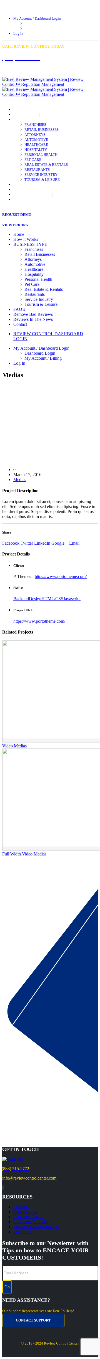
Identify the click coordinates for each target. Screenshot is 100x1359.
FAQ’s (18, 185)
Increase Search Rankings (36, 1226)
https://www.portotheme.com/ (61, 576)
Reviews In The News (32, 195)
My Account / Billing (40, 29)
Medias (19, 479)
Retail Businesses (41, 130)
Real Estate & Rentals (46, 165)
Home (18, 110)
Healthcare (36, 145)
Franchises (35, 125)
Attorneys (34, 135)
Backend (21, 598)
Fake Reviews (25, 1211)
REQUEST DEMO (16, 215)
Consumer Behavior (31, 1221)
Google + (59, 543)
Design (35, 598)
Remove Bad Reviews (33, 190)
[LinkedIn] (3, 1187)
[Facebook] (2, 1187)
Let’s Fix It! (23, 1231)
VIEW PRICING (15, 225)
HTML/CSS (52, 598)
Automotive (36, 140)
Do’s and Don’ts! (28, 1216)
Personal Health (41, 155)
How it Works (26, 115)
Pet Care (32, 160)
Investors (21, 1206)
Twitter (27, 543)
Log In (18, 34)
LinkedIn (42, 543)
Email (74, 543)
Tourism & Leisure (42, 180)
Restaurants (37, 170)
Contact (21, 200)
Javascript (72, 598)
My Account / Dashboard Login (37, 19)
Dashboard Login (37, 24)
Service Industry (41, 175)
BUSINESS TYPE (26, 120)
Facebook (10, 543)
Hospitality (35, 150)
